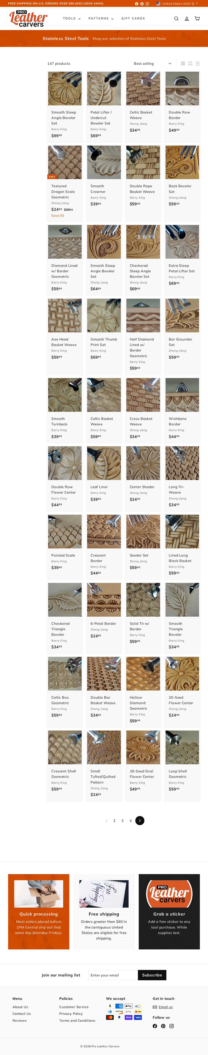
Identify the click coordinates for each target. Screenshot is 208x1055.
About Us (20, 1007)
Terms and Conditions (77, 1020)
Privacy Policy (71, 1014)
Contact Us (22, 1014)
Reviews (20, 1020)
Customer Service (74, 1007)
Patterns (99, 18)
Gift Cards (133, 18)
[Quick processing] (38, 894)
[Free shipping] (103, 894)
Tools (70, 18)
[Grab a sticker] (169, 894)
